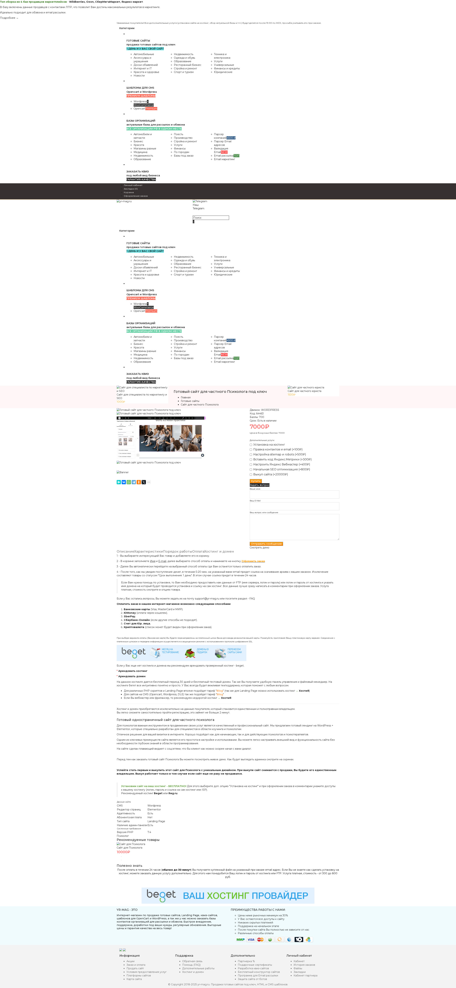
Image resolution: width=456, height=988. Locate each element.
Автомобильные (144, 54)
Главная (186, 397)
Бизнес (138, 141)
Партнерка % (246, 961)
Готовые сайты (190, 401)
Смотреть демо (259, 547)
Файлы (298, 968)
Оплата (198, 551)
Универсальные (224, 65)
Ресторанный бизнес (187, 65)
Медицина (140, 152)
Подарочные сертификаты (255, 964)
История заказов (304, 964)
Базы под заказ (183, 155)
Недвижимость (183, 54)
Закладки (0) (131, 188)
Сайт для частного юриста (304, 391)
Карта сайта (134, 979)
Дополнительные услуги (262, 440)
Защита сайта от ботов (252, 979)
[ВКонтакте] (124, 482)
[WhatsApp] (129, 482)
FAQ (252, 598)
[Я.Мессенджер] (119, 482)
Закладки (300, 972)
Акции (130, 961)
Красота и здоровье (146, 72)
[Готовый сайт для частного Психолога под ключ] (149, 410)
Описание (125, 551)
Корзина (129, 192)
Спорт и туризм (184, 72)
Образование (182, 61)
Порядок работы (177, 551)
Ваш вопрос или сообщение (264, 512)
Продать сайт (135, 968)
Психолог (123, 836)
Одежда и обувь (184, 57)
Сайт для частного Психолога (200, 404)
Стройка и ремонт (185, 68)
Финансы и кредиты (227, 68)
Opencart (145, 108)
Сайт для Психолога (129, 847)
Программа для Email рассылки (258, 975)
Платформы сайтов (138, 975)
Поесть (178, 134)
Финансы (180, 148)
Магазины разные (145, 148)
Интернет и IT (143, 68)
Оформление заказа (136, 196)
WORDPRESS (270, 410)
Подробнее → (9, 17)
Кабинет (299, 961)
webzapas (199, 212)
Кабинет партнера (305, 975)
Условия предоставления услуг (146, 972)
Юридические (223, 72)
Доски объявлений (146, 65)
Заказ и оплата (135, 964)
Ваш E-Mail (255, 500)
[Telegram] (134, 482)
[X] (144, 482)
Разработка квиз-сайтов (253, 968)
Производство (183, 137)
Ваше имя (255, 489)
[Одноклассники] (139, 482)
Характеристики (148, 551)
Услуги (218, 61)
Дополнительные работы (198, 968)
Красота (139, 145)
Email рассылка (226, 155)
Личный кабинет (133, 185)
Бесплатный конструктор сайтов (259, 972)
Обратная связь (192, 961)
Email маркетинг (224, 159)
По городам (181, 152)
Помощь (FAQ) (191, 964)
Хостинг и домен (219, 551)
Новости (139, 75)
